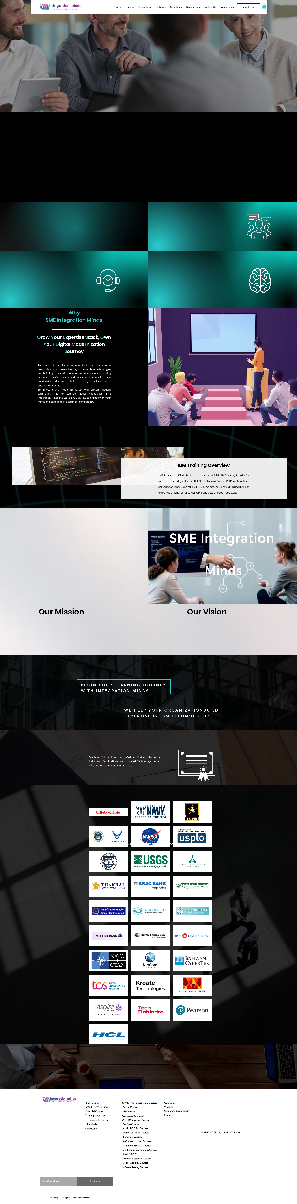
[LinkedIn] (59, 1142)
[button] (264, 5)
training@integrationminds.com (60, 1114)
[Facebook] (53, 1142)
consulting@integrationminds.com (61, 1125)
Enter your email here (51, 1173)
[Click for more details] (70, 1142)
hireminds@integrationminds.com (61, 1136)
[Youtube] (64, 1142)
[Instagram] (47, 1142)
